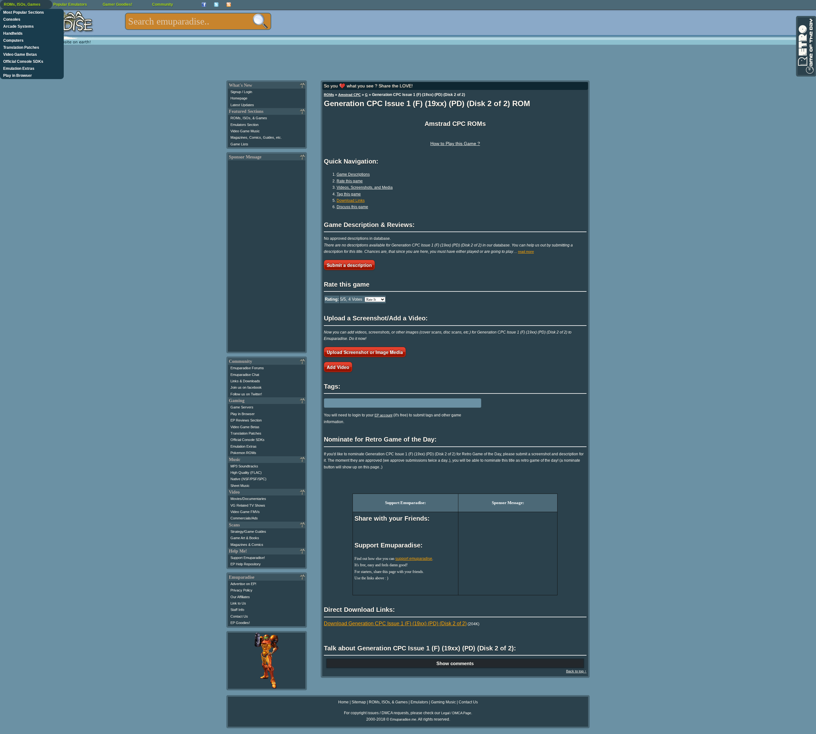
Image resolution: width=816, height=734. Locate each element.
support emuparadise (413, 558)
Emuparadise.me (403, 719)
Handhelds (13, 33)
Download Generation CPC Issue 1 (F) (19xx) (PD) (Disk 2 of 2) (395, 623)
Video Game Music (245, 131)
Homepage (238, 98)
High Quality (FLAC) (246, 472)
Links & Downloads (245, 381)
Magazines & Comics (246, 545)
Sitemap (359, 702)
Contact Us (239, 616)
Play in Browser (17, 75)
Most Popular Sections (23, 12)
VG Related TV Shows (247, 505)
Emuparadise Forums (247, 368)
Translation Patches (21, 47)
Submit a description (349, 265)
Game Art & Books (244, 538)
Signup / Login (241, 92)
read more (526, 251)
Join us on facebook (246, 387)
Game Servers (241, 407)
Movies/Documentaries (248, 499)
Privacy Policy (241, 590)
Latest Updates (242, 105)
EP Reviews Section (246, 420)
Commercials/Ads (244, 518)
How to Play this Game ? (455, 143)
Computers (13, 40)
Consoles (11, 19)
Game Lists (239, 144)
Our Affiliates (240, 597)
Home (343, 702)
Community (162, 4)
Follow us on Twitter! (246, 394)
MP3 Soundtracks (244, 466)
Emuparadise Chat (244, 375)
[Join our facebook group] (204, 4)
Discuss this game (352, 207)
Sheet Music (240, 486)
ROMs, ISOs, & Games (248, 118)
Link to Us (238, 603)
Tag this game (349, 194)
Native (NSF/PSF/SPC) (248, 479)
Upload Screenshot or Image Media (365, 352)
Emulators (419, 702)
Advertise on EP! (243, 584)
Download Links (351, 200)
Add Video (338, 367)
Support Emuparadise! (247, 558)
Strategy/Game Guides (248, 531)
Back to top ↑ (576, 671)
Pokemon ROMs (243, 453)
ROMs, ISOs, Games (22, 4)
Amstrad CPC (349, 95)
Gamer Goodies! (117, 4)
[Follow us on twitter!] (216, 4)
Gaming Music (443, 702)
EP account (383, 415)
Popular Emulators (70, 4)
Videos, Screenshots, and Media (365, 187)
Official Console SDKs (23, 61)
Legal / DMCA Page (456, 713)
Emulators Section (244, 125)
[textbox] (198, 21)
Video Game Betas (20, 54)
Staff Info (237, 610)
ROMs (329, 95)
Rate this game (350, 181)
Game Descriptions (353, 174)
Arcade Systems (18, 26)
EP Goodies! (240, 623)
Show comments (455, 663)
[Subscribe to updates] (228, 4)
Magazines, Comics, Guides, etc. (256, 137)
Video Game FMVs (245, 512)
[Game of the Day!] (805, 46)
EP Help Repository (245, 564)
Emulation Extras (18, 68)
